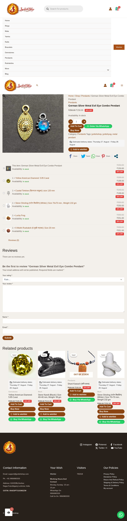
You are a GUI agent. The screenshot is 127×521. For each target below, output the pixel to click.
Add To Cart (76, 126)
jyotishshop (97, 134)
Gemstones (9, 53)
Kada (7, 42)
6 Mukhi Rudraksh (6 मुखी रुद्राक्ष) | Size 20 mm (35, 228)
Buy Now (74, 130)
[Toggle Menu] (107, 70)
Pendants (8, 58)
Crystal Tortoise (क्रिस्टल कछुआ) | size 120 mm (35, 191)
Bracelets (8, 47)
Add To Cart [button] (16, 404)
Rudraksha (9, 63)
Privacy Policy (109, 474)
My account (108, 488)
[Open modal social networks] (116, 156)
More (7, 69)
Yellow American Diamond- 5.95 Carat (32, 178)
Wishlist (119, 47)
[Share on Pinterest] (105, 156)
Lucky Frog (20, 215)
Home (7, 20)
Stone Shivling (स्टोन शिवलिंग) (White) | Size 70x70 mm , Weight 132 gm (46, 203)
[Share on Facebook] (72, 156)
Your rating (7, 275)
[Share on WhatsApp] (95, 156)
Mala (7, 31)
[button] (37, 85)
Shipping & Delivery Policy (114, 483)
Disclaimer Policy (110, 477)
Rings (7, 26)
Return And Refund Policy (114, 480)
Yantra (7, 36)
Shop (77, 96)
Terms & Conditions (111, 485)
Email (5, 327)
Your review (7, 284)
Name (5, 317)
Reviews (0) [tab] (13, 240)
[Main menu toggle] (122, 85)
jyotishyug (107, 134)
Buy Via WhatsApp (22, 419)
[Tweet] (85, 156)
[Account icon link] (110, 8)
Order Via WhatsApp (99, 126)
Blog (6, 74)
